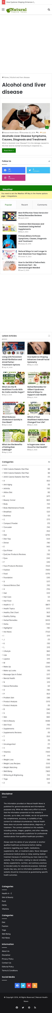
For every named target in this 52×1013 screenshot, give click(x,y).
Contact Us (6, 963)
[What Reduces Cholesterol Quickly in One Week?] (13, 408)
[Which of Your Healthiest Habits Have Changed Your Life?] (38, 408)
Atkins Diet (8, 492)
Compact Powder (11, 523)
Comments (42, 205)
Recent (24, 205)
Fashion (7, 570)
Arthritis (7, 488)
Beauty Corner (9, 500)
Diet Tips (7, 539)
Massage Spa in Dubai (13, 674)
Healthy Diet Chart (11, 612)
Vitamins (7, 752)
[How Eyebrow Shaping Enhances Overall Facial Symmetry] (38, 348)
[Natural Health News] (16, 9)
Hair (5, 593)
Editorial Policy (8, 967)
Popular (8, 205)
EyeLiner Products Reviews (15, 554)
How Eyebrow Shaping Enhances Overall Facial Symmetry (29, 2)
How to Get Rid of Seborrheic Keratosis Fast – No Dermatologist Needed (31, 265)
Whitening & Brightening (13, 775)
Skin (5, 717)
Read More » (9, 150)
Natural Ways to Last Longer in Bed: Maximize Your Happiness (32, 252)
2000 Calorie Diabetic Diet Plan (16, 477)
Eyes (5, 558)
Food (5, 574)
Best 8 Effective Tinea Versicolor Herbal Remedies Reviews (33, 214)
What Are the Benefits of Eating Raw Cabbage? (12, 447)
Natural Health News (11, 132)
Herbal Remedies (10, 620)
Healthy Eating (9, 616)
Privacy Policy (8, 959)
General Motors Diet (12, 585)
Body (6, 504)
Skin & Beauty (9, 721)
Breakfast (7, 512)
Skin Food (7, 725)
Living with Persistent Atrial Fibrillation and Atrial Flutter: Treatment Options (12, 361)
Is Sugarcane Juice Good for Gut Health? (37, 445)
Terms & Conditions (10, 971)
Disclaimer (6, 955)
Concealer (8, 527)
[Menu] (3, 10)
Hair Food (7, 601)
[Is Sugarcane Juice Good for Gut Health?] (38, 435)
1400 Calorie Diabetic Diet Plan (16, 473)
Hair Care (7, 597)
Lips (5, 655)
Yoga (6, 779)
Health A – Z (9, 605)
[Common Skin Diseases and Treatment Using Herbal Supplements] (10, 227)
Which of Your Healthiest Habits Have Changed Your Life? (38, 419)
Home (6, 77)
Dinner (6, 543)
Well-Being (8, 771)
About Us (5, 951)
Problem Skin (9, 698)
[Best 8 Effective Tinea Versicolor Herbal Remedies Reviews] (10, 216)
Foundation (8, 578)
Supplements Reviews (12, 732)
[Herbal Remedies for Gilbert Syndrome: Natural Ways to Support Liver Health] (38, 378)
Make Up (7, 667)
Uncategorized (9, 744)
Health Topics (9, 609)
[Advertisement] (26, 42)
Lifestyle (7, 651)
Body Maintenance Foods (14, 508)
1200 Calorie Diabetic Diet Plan (16, 469)
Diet (5, 535)
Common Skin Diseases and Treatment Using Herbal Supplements (31, 226)
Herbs (6, 624)
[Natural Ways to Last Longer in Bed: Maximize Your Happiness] (10, 254)
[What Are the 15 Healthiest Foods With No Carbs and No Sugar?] (13, 378)
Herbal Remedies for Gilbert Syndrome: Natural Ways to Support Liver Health (36, 391)
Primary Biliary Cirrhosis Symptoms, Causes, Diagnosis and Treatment (32, 238)
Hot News (7, 632)
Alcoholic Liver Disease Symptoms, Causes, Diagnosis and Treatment (24, 137)
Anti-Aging (8, 485)
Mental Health (9, 678)
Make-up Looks (10, 671)
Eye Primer (8, 550)
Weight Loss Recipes (12, 763)
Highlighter (8, 628)
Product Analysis (10, 701)
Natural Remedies (11, 686)
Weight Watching (10, 767)
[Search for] (49, 10)
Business (7, 516)
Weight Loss (8, 760)
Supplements (9, 729)
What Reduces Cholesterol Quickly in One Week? (12, 419)
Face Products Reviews (13, 566)
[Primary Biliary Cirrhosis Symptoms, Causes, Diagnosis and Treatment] (10, 241)
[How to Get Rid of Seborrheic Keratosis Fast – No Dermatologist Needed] (10, 266)
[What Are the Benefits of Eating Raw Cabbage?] (13, 435)
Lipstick (7, 659)
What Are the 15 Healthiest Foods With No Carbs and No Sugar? (13, 389)
